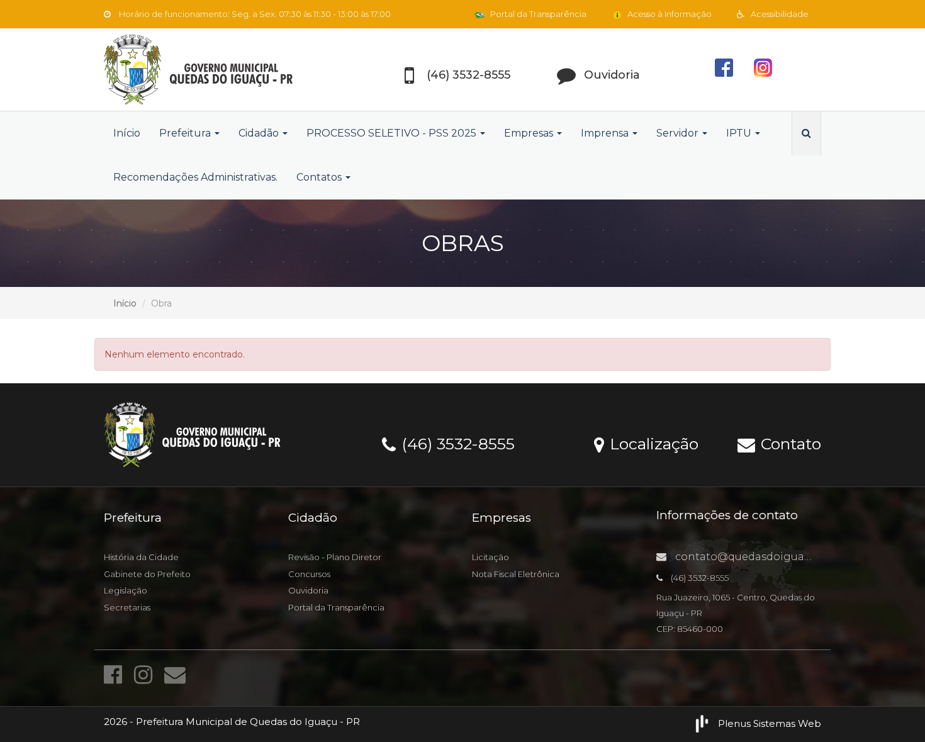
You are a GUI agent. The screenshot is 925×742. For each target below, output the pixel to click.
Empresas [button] (530, 133)
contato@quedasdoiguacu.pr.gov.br (769, 557)
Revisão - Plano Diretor (334, 557)
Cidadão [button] (259, 133)
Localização (651, 443)
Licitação (490, 557)
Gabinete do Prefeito (147, 574)
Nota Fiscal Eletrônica (515, 574)
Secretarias (127, 607)
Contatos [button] (320, 177)
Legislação (125, 590)
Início (126, 133)
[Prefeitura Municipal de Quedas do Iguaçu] (217, 69)
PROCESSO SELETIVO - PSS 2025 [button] (392, 133)
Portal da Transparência (537, 14)
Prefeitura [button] (186, 133)
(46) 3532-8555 (456, 443)
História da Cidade (141, 557)
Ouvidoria (308, 590)
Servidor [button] (678, 133)
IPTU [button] (740, 133)
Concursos (309, 574)
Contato (788, 443)
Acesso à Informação (668, 14)
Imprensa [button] (606, 133)
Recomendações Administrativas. (195, 177)
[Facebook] (116, 674)
